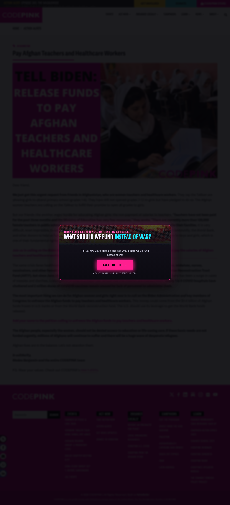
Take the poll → (115, 265)
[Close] (166, 230)
